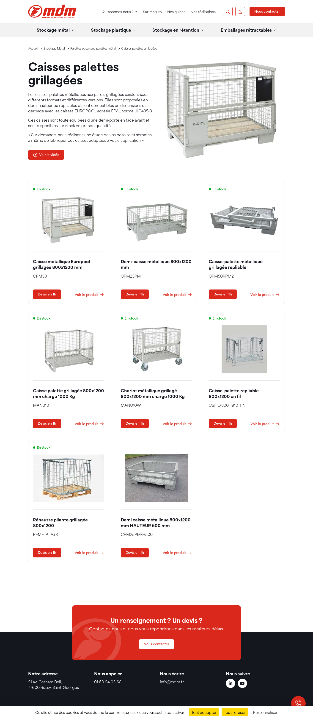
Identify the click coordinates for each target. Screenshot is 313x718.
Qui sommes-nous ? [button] (117, 11)
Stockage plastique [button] (111, 29)
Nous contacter (267, 11)
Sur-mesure (152, 11)
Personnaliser (265, 712)
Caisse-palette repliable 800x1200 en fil (234, 393)
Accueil (33, 48)
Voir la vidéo (49, 154)
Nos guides (176, 11)
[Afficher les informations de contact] (298, 703)
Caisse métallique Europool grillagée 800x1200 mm (61, 264)
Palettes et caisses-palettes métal (93, 48)
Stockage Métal (54, 48)
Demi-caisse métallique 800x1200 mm (156, 264)
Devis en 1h (47, 294)
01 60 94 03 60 (107, 682)
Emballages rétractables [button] (246, 29)
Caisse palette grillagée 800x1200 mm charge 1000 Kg (68, 393)
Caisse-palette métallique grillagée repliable (236, 264)
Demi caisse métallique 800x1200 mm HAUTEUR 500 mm (156, 522)
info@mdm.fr (172, 682)
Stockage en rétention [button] (175, 29)
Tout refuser (235, 712)
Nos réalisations (203, 11)
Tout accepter (204, 712)
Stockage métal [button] (53, 29)
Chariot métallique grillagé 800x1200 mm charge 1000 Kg (153, 393)
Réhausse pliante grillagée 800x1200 (60, 522)
